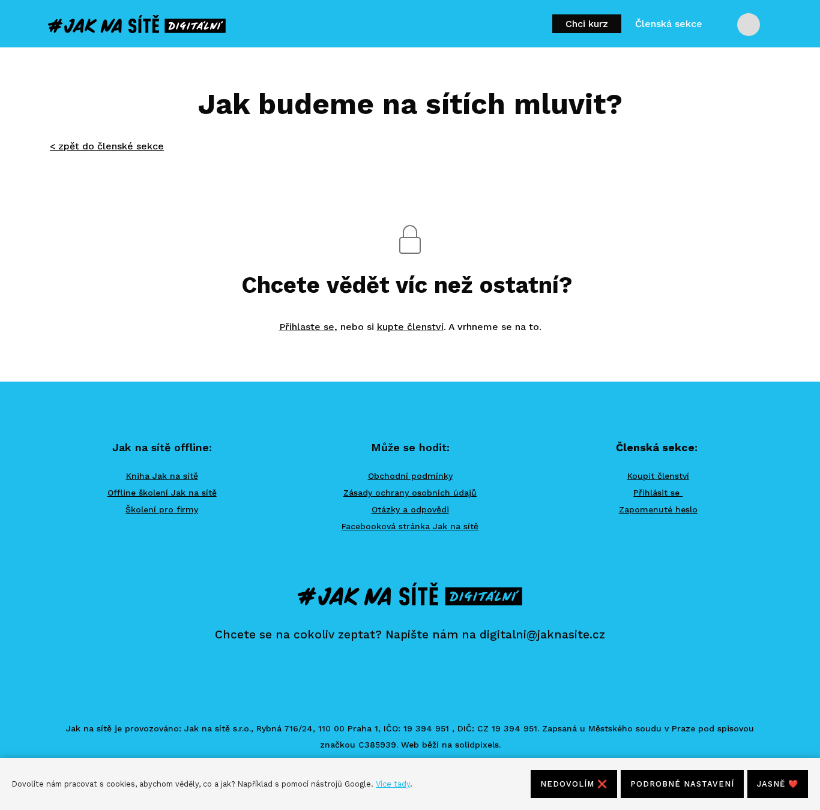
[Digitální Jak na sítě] (137, 24)
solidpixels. (478, 744)
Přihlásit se (656, 492)
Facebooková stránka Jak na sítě (410, 526)
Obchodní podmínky (410, 476)
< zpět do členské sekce (107, 146)
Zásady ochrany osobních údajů (410, 492)
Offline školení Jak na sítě (162, 492)
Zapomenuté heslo (658, 509)
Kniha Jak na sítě (162, 476)
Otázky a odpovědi (410, 509)
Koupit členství (658, 476)
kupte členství (410, 326)
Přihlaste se (306, 326)
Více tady (393, 783)
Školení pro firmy (161, 509)
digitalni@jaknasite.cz (542, 634)
